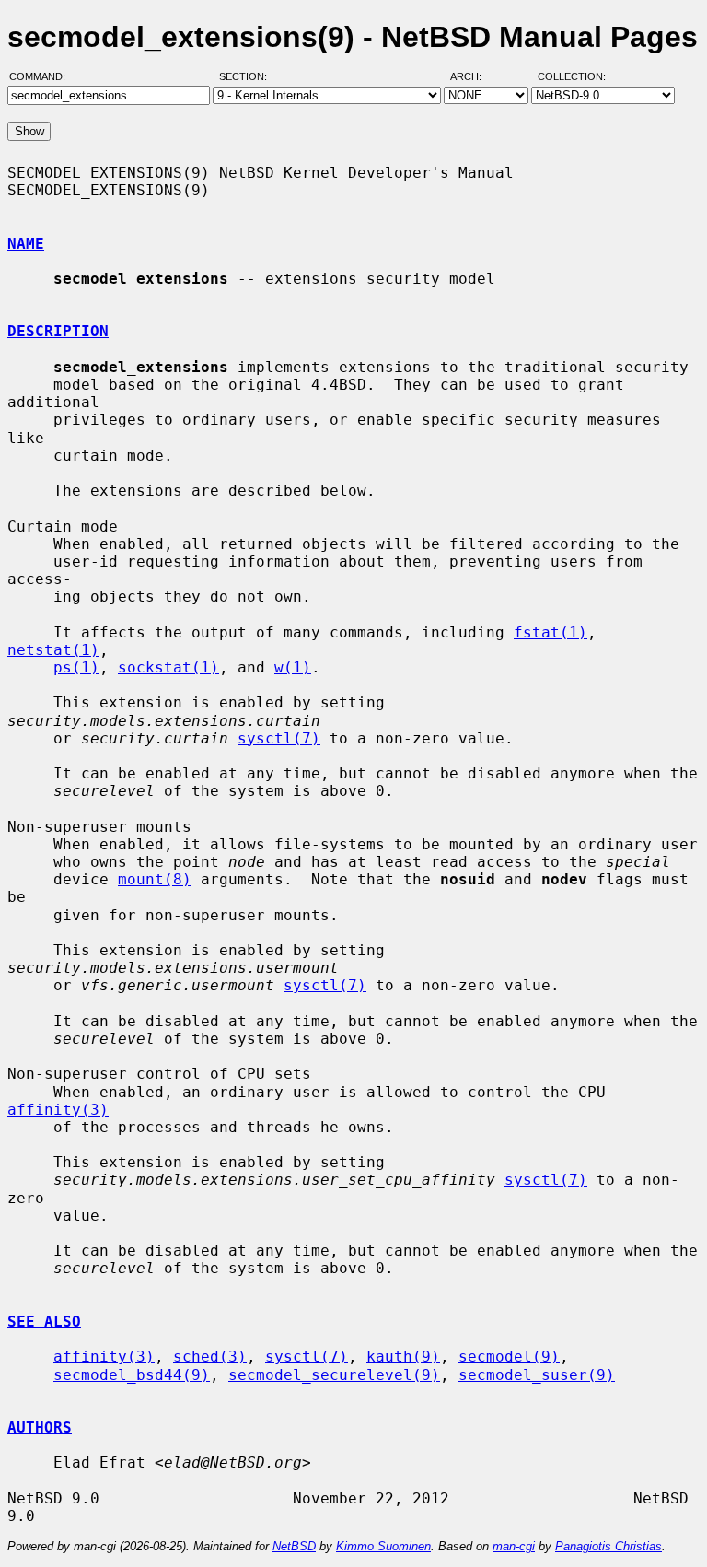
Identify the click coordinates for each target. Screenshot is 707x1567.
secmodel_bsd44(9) (131, 1375)
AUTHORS (39, 1427)
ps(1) (76, 667)
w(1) (292, 667)
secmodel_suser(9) (536, 1375)
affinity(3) (58, 1109)
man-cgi (514, 1546)
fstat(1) (550, 632)
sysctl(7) (279, 738)
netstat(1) (53, 650)
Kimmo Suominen (383, 1546)
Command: (42, 76)
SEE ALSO (44, 1321)
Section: (247, 76)
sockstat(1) (168, 667)
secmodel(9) (509, 1356)
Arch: (474, 76)
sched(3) (210, 1356)
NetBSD (294, 1546)
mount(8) (154, 879)
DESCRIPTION (58, 331)
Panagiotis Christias (608, 1546)
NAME (25, 243)
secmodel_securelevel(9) (334, 1375)
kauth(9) (403, 1356)
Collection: (572, 76)
